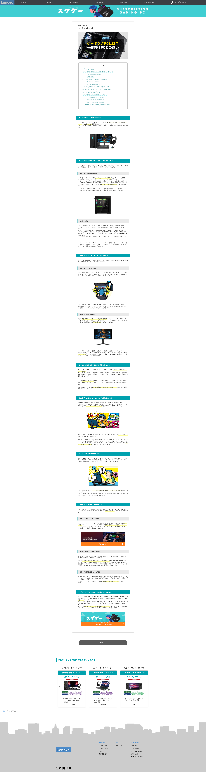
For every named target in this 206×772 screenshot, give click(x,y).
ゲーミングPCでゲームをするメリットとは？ (95, 79)
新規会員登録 (103, 754)
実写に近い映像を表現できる (93, 84)
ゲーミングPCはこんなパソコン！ (92, 69)
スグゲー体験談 (74, 2)
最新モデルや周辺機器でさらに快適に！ (96, 102)
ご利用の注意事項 (149, 2)
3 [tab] (74, 704)
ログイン (176, 2)
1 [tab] (134, 704)
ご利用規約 (134, 746)
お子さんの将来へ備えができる (91, 92)
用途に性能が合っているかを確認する (95, 100)
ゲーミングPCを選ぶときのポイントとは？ (95, 94)
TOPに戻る (103, 643)
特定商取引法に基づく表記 (138, 757)
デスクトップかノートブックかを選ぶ (95, 97)
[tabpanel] (72, 687)
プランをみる (49, 2)
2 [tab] (103, 704)
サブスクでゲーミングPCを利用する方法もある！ (96, 105)
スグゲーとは (24, 2)
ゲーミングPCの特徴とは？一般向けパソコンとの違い (98, 71)
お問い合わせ (134, 754)
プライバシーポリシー (137, 751)
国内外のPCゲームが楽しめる (93, 82)
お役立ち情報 (99, 2)
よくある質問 (123, 2)
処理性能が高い (90, 76)
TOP (4, 711)
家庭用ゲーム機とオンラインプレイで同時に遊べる (97, 89)
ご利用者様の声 (103, 748)
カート (184, 2)
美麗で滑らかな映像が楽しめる (94, 74)
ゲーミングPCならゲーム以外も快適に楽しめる (96, 87)
